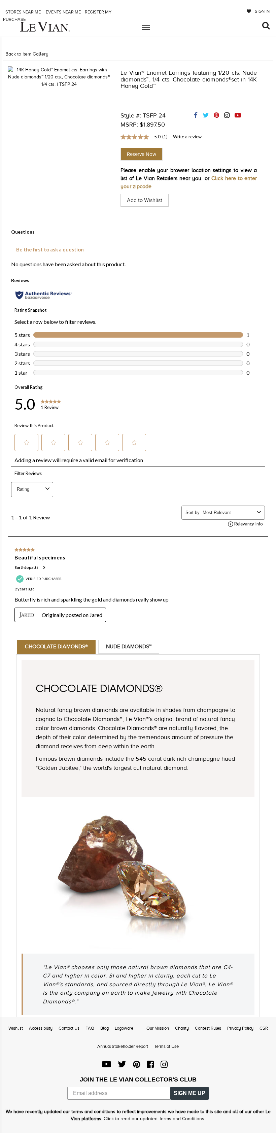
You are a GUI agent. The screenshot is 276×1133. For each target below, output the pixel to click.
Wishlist (15, 1028)
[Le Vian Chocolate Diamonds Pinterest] (136, 1065)
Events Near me (63, 11)
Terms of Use (166, 1046)
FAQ (89, 1028)
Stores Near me (22, 11)
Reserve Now (141, 154)
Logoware (124, 1028)
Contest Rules (208, 1028)
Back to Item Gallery (26, 54)
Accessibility (41, 1028)
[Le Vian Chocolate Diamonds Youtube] (106, 1065)
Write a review (187, 136)
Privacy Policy (240, 1028)
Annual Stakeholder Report (122, 1046)
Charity (182, 1028)
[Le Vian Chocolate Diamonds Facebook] (150, 1065)
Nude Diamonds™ (128, 647)
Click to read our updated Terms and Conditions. (154, 1118)
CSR (264, 1028)
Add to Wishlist (144, 200)
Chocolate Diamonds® (56, 647)
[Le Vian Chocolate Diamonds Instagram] (164, 1065)
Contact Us (69, 1028)
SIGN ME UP (189, 1093)
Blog (104, 1028)
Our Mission (157, 1028)
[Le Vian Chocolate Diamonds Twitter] (122, 1065)
